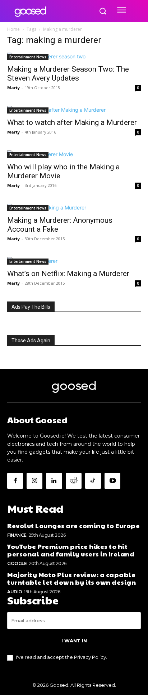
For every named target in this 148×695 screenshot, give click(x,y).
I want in (74, 640)
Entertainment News (27, 56)
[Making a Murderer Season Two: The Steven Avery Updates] (74, 56)
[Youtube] (112, 481)
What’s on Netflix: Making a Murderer (68, 273)
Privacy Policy (90, 657)
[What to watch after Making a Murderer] (74, 110)
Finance (17, 535)
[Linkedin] (54, 481)
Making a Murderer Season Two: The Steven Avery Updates (68, 73)
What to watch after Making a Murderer (72, 122)
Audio (14, 591)
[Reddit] (74, 481)
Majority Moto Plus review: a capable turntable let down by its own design (71, 578)
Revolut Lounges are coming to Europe (73, 525)
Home (13, 29)
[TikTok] (93, 481)
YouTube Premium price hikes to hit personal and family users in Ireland (70, 550)
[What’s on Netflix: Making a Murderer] (74, 261)
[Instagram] (34, 481)
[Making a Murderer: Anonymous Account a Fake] (74, 207)
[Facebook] (15, 481)
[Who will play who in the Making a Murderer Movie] (74, 154)
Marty (13, 87)
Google (17, 563)
